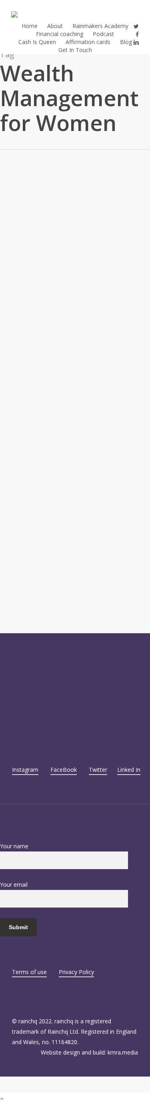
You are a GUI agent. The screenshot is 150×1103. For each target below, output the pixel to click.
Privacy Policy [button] (76, 972)
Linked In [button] (128, 769)
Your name (14, 846)
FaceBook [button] (63, 769)
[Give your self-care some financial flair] (75, 475)
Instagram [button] (25, 769)
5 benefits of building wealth (62, 227)
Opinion (10, 215)
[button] (75, 1098)
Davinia (9, 281)
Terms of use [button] (29, 972)
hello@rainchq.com (45, 680)
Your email (14, 884)
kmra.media (123, 1052)
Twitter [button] (98, 769)
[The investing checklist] (75, 292)
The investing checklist (49, 410)
